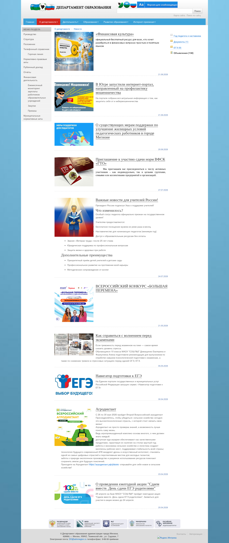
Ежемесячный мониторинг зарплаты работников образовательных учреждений (37, 93)
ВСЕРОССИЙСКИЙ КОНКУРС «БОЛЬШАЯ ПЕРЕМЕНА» (131, 288)
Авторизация (195, 533)
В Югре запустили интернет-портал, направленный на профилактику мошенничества (125, 88)
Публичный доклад (33, 67)
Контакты (181, 533)
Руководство (30, 34)
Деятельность (70, 21)
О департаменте (47, 21)
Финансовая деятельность (30, 78)
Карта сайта (179, 15)
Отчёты (27, 72)
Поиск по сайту (194, 15)
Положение (29, 44)
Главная (30, 21)
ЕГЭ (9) (177, 47)
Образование (90, 21)
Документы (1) (181, 41)
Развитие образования (115, 21)
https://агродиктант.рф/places (104, 464)
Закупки (32, 105)
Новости (78, 29)
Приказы (32, 110)
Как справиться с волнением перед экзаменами (123, 337)
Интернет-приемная (143, 21)
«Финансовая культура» (115, 34)
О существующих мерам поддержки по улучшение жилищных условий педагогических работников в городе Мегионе (127, 131)
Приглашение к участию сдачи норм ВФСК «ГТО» (130, 161)
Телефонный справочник (36, 49)
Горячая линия (35, 54)
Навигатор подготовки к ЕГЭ (119, 376)
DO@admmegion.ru (77, 539)
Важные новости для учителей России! (127, 200)
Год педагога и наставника (187, 35)
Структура (29, 39)
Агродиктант (106, 409)
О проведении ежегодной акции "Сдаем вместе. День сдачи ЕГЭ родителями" (127, 486)
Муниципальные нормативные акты (33, 117)
